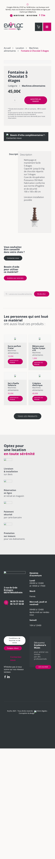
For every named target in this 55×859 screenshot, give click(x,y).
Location (20, 48)
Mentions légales (40, 711)
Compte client (13, 648)
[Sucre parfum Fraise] (15, 339)
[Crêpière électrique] (40, 376)
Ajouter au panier (35, 100)
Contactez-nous (14, 138)
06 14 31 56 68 (32, 15)
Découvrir (43, 667)
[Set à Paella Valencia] (15, 376)
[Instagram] (42, 15)
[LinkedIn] (44, 15)
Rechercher (41, 294)
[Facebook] (39, 15)
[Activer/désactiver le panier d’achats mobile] (38, 27)
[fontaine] (27, 61)
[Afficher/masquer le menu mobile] (47, 27)
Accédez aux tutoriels (15, 278)
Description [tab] (12, 154)
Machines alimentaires (33, 85)
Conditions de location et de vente (14, 640)
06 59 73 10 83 (19, 15)
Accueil (7, 48)
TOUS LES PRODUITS (27, 416)
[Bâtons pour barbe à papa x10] (40, 339)
